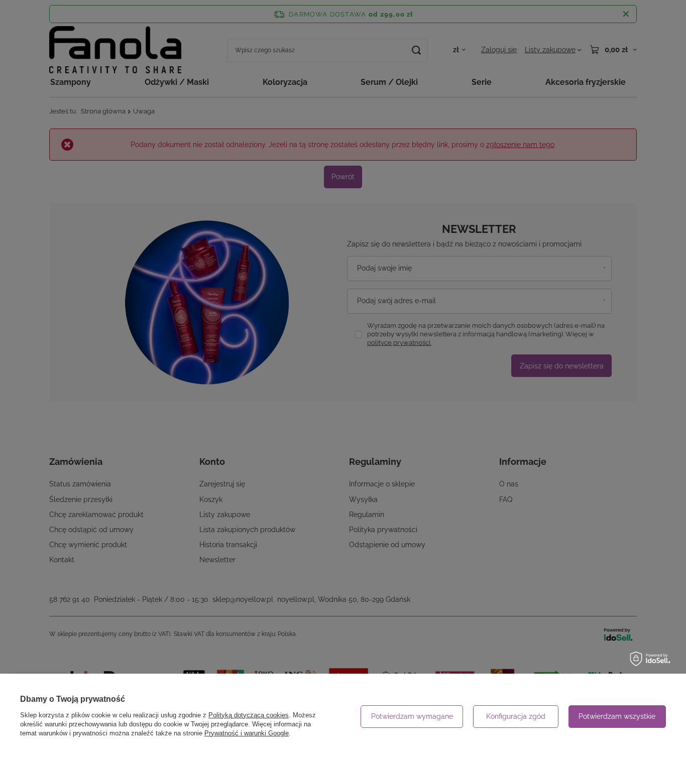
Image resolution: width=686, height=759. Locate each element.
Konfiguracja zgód (515, 716)
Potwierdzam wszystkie (617, 716)
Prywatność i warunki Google (246, 733)
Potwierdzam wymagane (412, 716)
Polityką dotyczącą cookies (248, 715)
